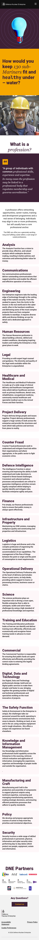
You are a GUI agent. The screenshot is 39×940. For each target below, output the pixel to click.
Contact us (19, 904)
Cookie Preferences (8, 928)
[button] (36, 4)
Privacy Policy (32, 922)
